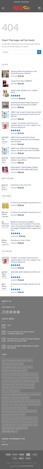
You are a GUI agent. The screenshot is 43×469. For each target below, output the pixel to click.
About (9, 463)
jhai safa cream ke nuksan (11, 404)
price (18, 421)
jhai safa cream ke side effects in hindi (14, 407)
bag (4, 360)
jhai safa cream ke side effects (30, 404)
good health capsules (27, 387)
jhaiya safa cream (27, 418)
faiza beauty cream (13, 377)
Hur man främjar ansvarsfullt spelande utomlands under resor (20, 333)
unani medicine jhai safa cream (27, 424)
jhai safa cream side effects (27, 411)
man (35, 418)
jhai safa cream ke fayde (10, 401)
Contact (29, 463)
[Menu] (3, 8)
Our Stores (16, 463)
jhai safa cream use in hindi (11, 418)
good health (14, 387)
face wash (34, 374)
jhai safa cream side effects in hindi (13, 414)
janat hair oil (6, 397)
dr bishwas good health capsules (13, 363)
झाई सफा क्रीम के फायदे (21, 428)
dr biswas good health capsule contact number (17, 367)
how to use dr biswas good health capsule (16, 394)
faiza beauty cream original (29, 377)
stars (29, 421)
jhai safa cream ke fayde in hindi (29, 401)
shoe (23, 421)
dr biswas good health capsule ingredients (16, 374)
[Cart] (39, 8)
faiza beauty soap (8, 384)
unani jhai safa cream (9, 424)
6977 (9, 325)
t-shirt (35, 421)
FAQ (35, 463)
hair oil (5, 391)
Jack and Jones (35, 394)
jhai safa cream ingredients (20, 397)
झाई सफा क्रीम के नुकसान (8, 428)
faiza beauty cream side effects (12, 380)
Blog (23, 463)
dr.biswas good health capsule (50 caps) (19, 360)
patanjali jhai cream (9, 421)
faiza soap (6, 387)
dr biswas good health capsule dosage (14, 370)
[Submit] (39, 52)
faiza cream (19, 384)
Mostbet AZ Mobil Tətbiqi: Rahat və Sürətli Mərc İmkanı (23, 347)
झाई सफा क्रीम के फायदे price (10, 431)
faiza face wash (29, 384)
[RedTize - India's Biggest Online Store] (21, 8)
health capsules (14, 391)
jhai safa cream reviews (10, 411)
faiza (4, 377)
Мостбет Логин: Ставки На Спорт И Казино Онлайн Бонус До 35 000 (23, 340)
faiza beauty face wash (31, 380)
